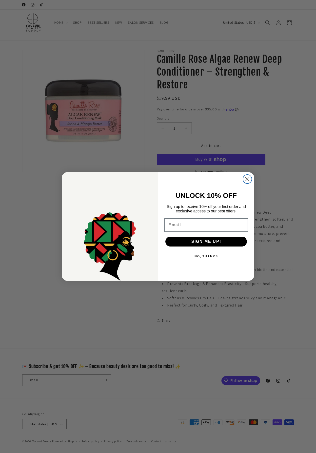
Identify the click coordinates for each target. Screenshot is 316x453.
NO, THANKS (206, 256)
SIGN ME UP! (206, 241)
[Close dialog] (247, 179)
